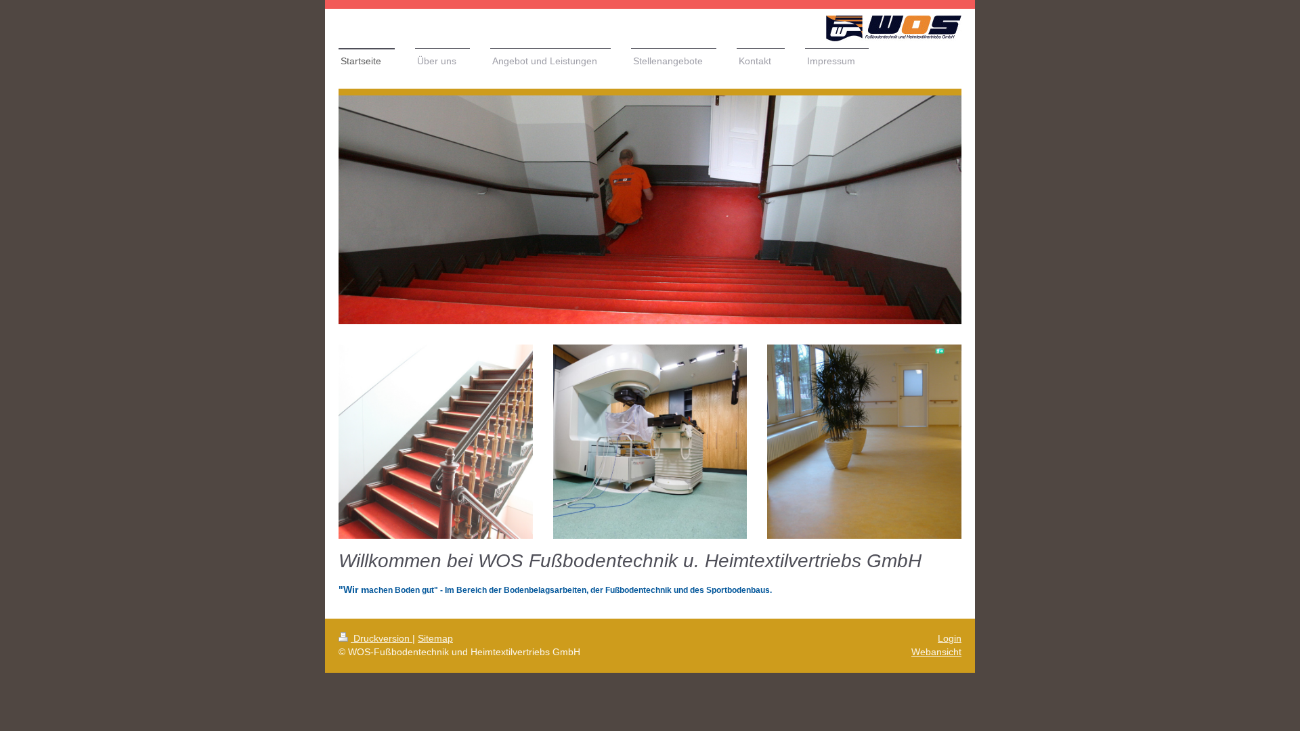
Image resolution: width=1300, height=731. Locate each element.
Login (949, 638)
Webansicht (936, 651)
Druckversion (381, 638)
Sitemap (435, 638)
